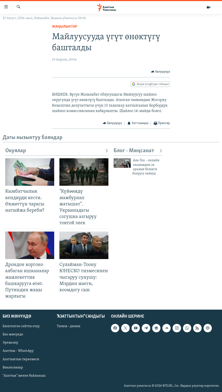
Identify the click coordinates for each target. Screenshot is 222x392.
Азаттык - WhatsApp (18, 351)
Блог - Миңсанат (134, 151)
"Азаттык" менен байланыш (24, 376)
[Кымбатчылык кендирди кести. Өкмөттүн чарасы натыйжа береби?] (29, 172)
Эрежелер (10, 342)
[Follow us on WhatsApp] (187, 328)
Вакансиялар (13, 367)
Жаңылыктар (64, 27)
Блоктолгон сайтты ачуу (21, 326)
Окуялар (15, 151)
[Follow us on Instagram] (177, 328)
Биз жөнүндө (13, 334)
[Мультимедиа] (208, 7)
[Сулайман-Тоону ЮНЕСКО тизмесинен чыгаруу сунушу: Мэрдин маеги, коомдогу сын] (83, 245)
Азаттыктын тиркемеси (21, 359)
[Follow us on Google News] (156, 328)
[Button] (160, 72)
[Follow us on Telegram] (146, 328)
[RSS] (197, 328)
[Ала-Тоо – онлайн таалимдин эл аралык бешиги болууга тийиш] (122, 163)
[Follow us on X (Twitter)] (125, 328)
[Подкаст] (208, 328)
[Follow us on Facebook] (115, 328)
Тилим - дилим (68, 326)
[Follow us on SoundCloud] (166, 328)
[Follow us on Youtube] (136, 328)
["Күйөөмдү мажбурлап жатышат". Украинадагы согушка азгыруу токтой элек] (83, 172)
